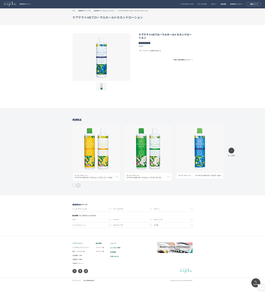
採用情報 (113, 252)
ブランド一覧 (100, 248)
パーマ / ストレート (78, 225)
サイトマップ (76, 281)
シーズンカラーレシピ (186, 4)
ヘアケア (116, 220)
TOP (73, 11)
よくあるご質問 (115, 248)
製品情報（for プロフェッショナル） (104, 11)
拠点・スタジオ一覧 (78, 251)
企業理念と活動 (77, 259)
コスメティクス (118, 225)
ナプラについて (77, 243)
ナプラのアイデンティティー (81, 248)
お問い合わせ (114, 257)
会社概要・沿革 (77, 255)
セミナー (213, 4)
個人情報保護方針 (89, 281)
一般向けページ (253, 4)
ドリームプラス (202, 4)
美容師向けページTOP (84, 11)
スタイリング (158, 220)
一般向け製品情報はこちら (181, 60)
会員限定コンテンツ (236, 4)
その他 (156, 225)
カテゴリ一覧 (100, 251)
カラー (74, 220)
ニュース (113, 243)
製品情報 (223, 4)
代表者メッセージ (77, 263)
